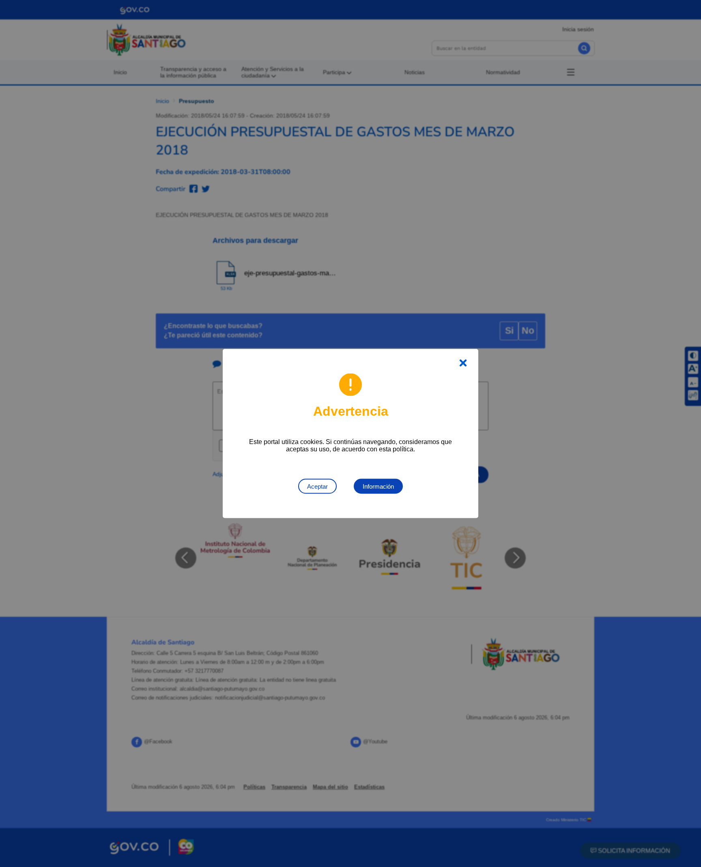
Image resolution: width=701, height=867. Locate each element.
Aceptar (317, 486)
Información (378, 486)
